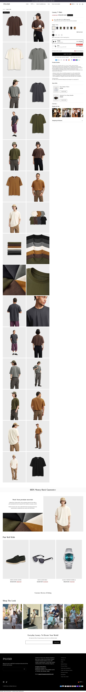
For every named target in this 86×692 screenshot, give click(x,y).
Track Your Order (56, 4)
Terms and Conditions (65, 668)
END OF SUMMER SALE (41, 4)
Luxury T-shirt (8, 9)
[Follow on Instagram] (3, 682)
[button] (67, 41)
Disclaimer (63, 674)
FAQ (48, 4)
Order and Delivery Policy (66, 670)
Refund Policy (64, 664)
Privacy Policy (64, 666)
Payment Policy (64, 672)
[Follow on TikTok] (6, 682)
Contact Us (63, 657)
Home (27, 4)
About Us (63, 659)
